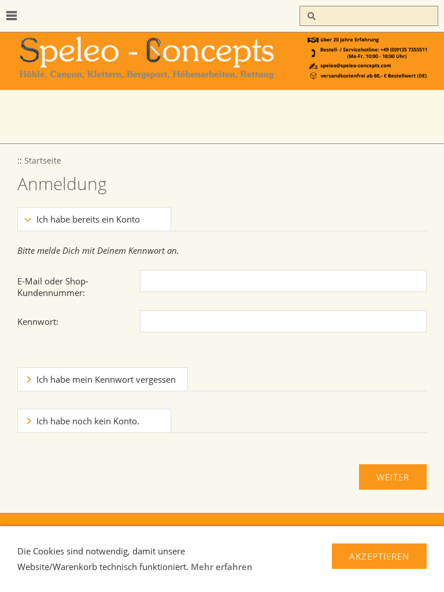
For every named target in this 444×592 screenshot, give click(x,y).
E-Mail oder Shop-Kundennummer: (52, 286)
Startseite (42, 161)
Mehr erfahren (222, 566)
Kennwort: (37, 321)
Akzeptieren (379, 556)
